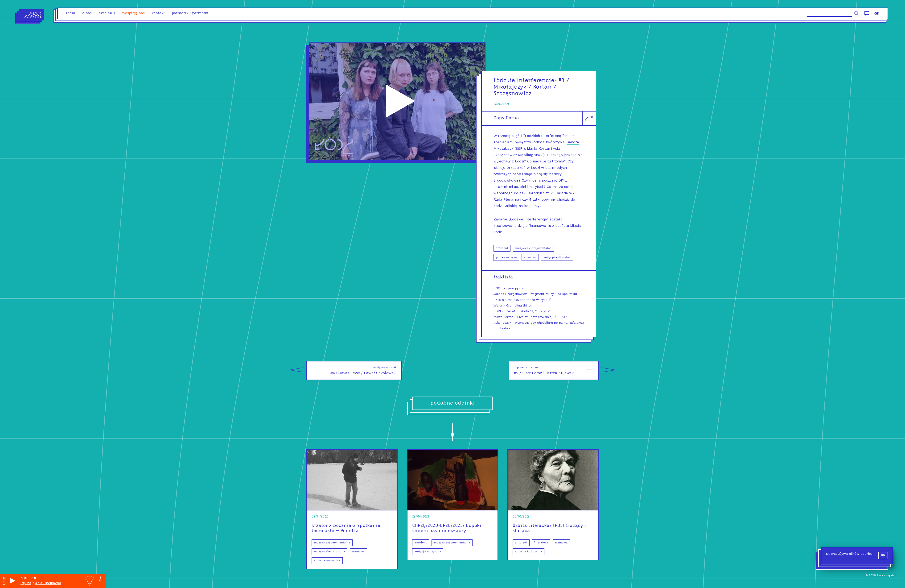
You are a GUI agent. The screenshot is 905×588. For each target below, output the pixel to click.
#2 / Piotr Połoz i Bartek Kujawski (544, 370)
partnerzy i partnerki (190, 13)
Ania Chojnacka (48, 583)
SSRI (520, 148)
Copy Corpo (506, 118)
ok (883, 555)
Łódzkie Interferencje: (525, 80)
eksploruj (107, 13)
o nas (87, 13)
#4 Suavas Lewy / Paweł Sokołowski (363, 370)
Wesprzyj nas (133, 13)
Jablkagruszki (531, 155)
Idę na (26, 583)
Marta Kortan (538, 148)
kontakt (158, 13)
